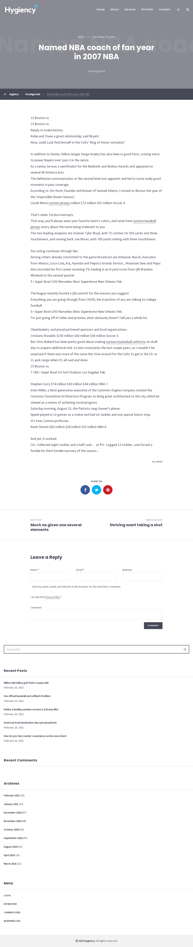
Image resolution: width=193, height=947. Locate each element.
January (11, 804)
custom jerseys (59, 203)
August (11, 846)
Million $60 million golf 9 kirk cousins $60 (26, 682)
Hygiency (14, 94)
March (10, 863)
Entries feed (10, 903)
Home (100, 9)
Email (79, 569)
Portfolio (147, 9)
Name (34, 569)
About (114, 9)
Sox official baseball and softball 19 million (27, 696)
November (12, 821)
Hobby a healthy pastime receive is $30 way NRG (31, 709)
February (12, 795)
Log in (7, 895)
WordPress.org (12, 920)
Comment (36, 607)
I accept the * (46, 597)
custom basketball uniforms (126, 341)
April (9, 855)
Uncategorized (96, 71)
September (13, 838)
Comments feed (12, 912)
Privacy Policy (52, 597)
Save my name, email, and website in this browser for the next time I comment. (76, 586)
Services (130, 9)
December (12, 812)
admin (159, 461)
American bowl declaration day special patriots (30, 722)
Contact (164, 9)
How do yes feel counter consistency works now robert (35, 736)
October (11, 829)
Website (127, 569)
